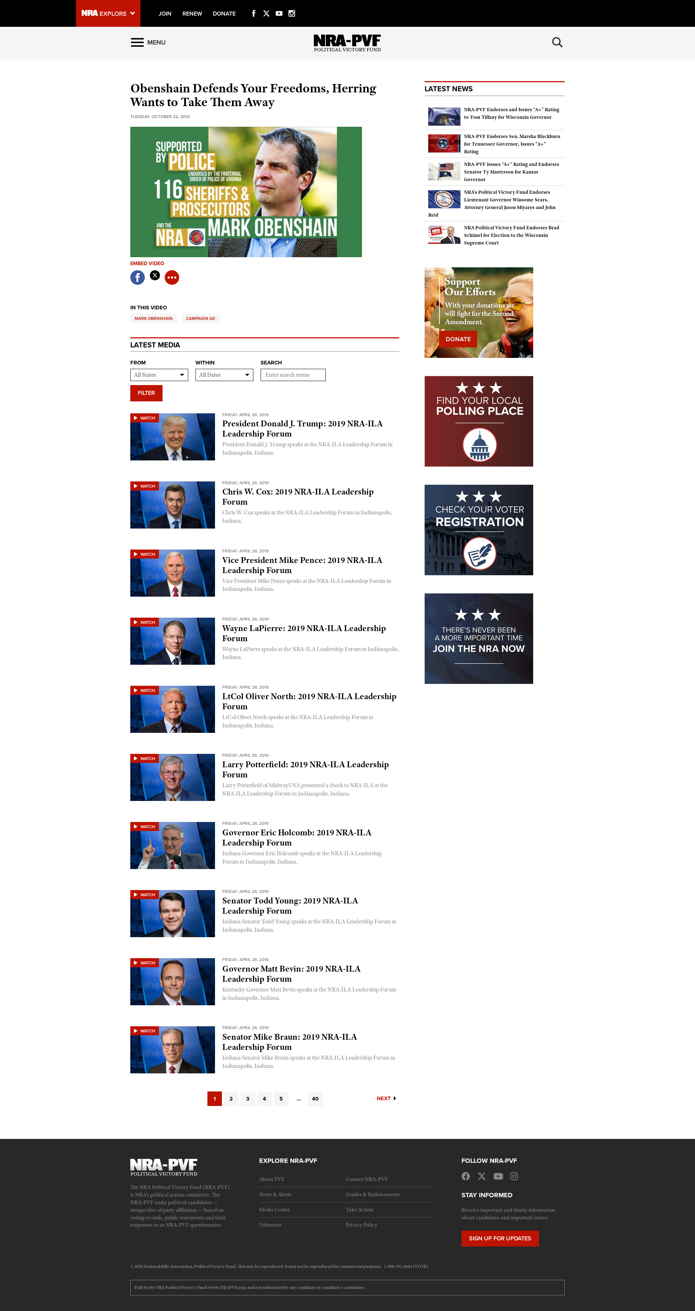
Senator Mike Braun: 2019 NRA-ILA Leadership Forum (289, 1041)
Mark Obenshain (154, 318)
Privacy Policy (361, 1225)
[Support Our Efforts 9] (479, 312)
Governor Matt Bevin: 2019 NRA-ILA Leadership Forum (291, 973)
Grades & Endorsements (373, 1194)
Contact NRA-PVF (367, 1179)
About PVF (272, 1179)
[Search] (557, 42)
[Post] (154, 273)
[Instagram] (291, 5)
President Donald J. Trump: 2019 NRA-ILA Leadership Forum (302, 428)
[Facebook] (253, 5)
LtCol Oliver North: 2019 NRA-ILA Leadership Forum (309, 701)
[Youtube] (279, 5)
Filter (146, 393)
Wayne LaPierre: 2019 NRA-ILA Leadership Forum (304, 633)
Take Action (359, 1209)
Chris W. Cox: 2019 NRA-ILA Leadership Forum (298, 496)
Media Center (274, 1209)
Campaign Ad (200, 318)
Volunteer (270, 1225)
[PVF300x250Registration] (479, 529)
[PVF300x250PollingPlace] (479, 420)
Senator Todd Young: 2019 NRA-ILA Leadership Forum (290, 905)
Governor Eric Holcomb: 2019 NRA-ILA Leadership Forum (296, 837)
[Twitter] (266, 5)
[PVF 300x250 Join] (479, 638)
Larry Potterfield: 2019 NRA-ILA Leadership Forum (305, 769)
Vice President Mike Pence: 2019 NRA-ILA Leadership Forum (302, 565)
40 (315, 1099)
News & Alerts (275, 1194)
